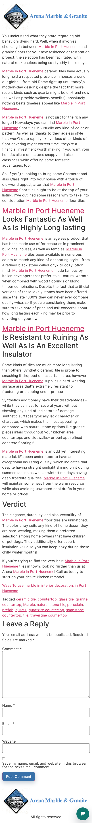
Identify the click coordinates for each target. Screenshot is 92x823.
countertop (47, 599)
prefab (7, 610)
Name (8, 705)
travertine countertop (48, 615)
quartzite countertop (46, 610)
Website (9, 741)
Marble (29, 604)
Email (8, 723)
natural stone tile (51, 604)
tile (25, 615)
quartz (21, 610)
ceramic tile (26, 599)
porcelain (75, 604)
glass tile (66, 599)
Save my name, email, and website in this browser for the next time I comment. (44, 765)
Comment (12, 649)
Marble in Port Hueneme (58, 46)
